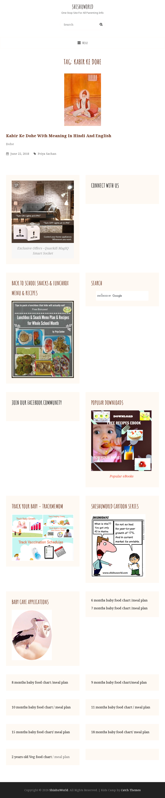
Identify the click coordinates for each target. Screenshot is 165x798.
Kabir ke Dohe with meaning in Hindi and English (58, 135)
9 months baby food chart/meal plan (119, 682)
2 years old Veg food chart (32, 757)
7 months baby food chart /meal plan (119, 608)
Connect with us (105, 185)
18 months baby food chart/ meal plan (120, 732)
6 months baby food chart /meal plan (119, 600)
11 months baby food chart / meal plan (120, 707)
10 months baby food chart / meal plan (41, 707)
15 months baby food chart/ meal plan (41, 732)
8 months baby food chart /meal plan (40, 682)
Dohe (10, 144)
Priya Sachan (47, 154)
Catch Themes (131, 790)
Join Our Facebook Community (37, 402)
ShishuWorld (82, 6)
